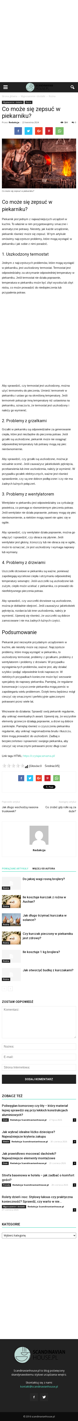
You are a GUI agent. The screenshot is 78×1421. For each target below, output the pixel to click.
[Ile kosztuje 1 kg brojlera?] (11, 956)
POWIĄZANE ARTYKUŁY (15, 868)
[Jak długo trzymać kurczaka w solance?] (11, 919)
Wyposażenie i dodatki (13, 102)
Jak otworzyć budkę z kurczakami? (48, 970)
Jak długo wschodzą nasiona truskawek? (20, 809)
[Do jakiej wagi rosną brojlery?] (11, 883)
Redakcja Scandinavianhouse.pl (28, 1119)
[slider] (13, 765)
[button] (72, 87)
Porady (6, 1185)
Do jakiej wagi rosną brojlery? (44, 879)
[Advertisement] (39, 41)
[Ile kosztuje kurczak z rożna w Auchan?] (11, 901)
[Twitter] (44, 1397)
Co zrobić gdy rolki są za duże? (60, 809)
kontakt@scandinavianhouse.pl (39, 1386)
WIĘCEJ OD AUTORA (43, 868)
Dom (5, 1120)
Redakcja (14, 122)
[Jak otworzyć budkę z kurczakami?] (11, 974)
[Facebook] (34, 1397)
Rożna (28, 102)
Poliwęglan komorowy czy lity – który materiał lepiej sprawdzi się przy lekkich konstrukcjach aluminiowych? (35, 1110)
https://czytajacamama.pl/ (39, 755)
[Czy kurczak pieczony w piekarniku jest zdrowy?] (11, 938)
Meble (6, 1141)
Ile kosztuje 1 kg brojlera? (41, 952)
